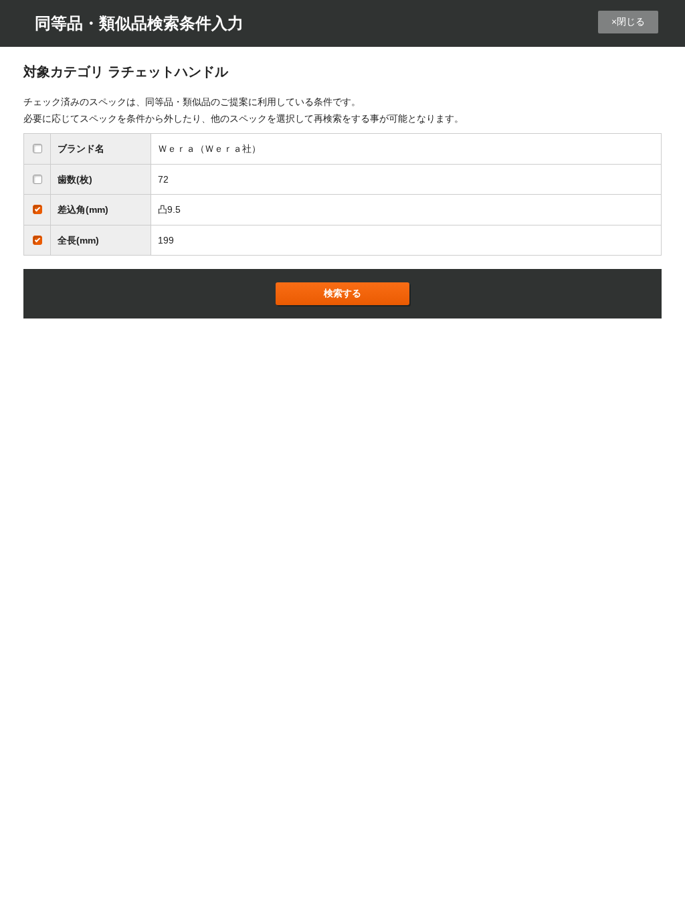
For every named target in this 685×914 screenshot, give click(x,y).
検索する (342, 293)
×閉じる (628, 21)
